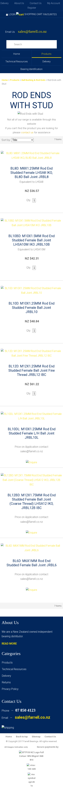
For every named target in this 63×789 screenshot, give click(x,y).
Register (32, 7)
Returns (6, 682)
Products (46, 54)
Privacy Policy (10, 689)
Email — (26, 717)
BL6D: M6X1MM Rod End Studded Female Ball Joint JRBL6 (32, 563)
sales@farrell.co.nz (32, 32)
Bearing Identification (31, 69)
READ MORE (9, 643)
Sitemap (36, 736)
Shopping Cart (33, 14)
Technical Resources (16, 61)
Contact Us (35, 3)
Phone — (18, 710)
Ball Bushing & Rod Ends (33, 80)
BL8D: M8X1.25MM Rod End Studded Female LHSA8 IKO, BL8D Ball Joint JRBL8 (31, 172)
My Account (53, 3)
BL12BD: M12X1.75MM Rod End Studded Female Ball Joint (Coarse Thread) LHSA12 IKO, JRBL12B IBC (32, 501)
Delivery (5, 3)
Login (12, 14)
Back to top (22, 736)
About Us (19, 3)
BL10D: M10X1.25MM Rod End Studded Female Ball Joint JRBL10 (31, 307)
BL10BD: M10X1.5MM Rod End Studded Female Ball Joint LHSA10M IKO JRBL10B (31, 240)
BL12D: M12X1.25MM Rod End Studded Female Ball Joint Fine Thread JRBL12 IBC (31, 370)
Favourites (50, 14)
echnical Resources (14, 669)
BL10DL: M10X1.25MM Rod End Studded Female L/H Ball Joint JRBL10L (31, 433)
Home (16, 54)
